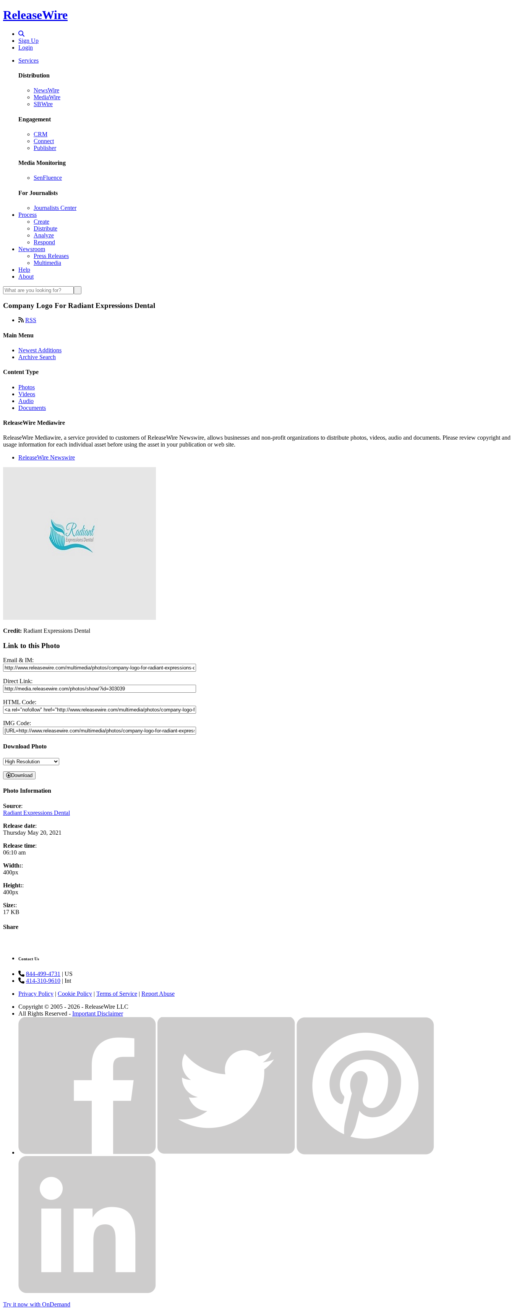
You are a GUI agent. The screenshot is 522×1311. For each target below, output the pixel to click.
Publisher (45, 148)
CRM (40, 134)
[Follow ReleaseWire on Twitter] (226, 1152)
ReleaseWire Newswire (46, 457)
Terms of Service (116, 993)
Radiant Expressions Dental (36, 812)
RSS (30, 320)
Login (25, 47)
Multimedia (47, 263)
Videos (26, 394)
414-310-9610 (43, 980)
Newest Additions (40, 350)
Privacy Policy (35, 993)
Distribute (45, 228)
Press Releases (51, 256)
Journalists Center (55, 208)
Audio (26, 401)
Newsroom (31, 249)
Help (24, 269)
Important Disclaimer (97, 1013)
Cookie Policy (75, 993)
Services (28, 60)
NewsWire (46, 90)
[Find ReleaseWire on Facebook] (87, 1152)
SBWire (43, 104)
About (26, 276)
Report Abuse (158, 993)
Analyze (44, 235)
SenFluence (48, 177)
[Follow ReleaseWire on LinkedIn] (87, 1291)
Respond (44, 242)
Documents (32, 408)
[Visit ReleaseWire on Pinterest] (365, 1152)
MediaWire (47, 97)
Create (41, 221)
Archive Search (37, 357)
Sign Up (28, 40)
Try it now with (36, 1304)
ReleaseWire (35, 15)
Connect (44, 141)
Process (27, 214)
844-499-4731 (43, 974)
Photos (26, 387)
